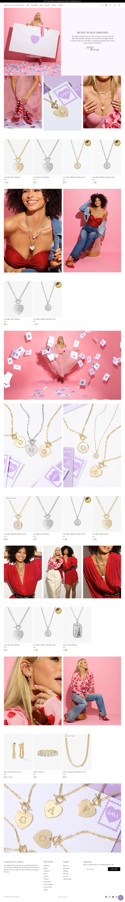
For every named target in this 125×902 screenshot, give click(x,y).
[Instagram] (109, 897)
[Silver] (7, 540)
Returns (46, 868)
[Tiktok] (116, 897)
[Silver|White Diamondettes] (5, 183)
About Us (65, 865)
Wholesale (66, 868)
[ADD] (29, 767)
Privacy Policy (48, 887)
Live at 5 (65, 876)
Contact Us (47, 871)
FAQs (45, 874)
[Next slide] (30, 157)
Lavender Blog (67, 879)
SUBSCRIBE (114, 869)
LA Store (46, 879)
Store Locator (47, 882)
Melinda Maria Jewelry (13, 897)
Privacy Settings (48, 884)
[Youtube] (113, 897)
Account (46, 876)
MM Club (65, 874)
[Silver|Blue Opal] (11, 778)
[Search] (102, 5)
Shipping (46, 865)
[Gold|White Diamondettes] (7, 183)
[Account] (114, 5)
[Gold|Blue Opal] (9, 778)
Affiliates (65, 871)
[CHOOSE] (29, 172)
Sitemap (46, 890)
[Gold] (5, 540)
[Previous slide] (7, 157)
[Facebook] (106, 897)
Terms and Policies (62, 897)
